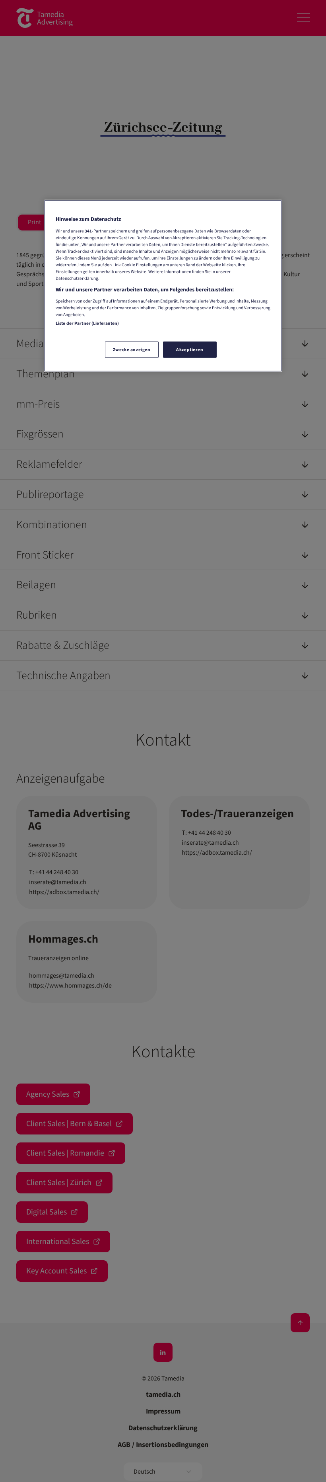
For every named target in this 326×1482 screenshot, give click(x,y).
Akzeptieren (189, 349)
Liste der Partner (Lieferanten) (87, 323)
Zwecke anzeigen (132, 349)
